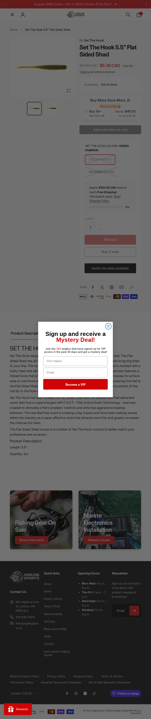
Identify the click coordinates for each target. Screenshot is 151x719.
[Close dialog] (108, 326)
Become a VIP (75, 384)
